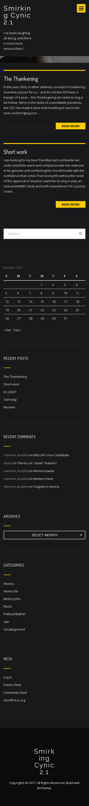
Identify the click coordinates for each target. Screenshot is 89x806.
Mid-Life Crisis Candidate (51, 455)
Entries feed (12, 685)
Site (6, 622)
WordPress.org (14, 700)
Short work (15, 151)
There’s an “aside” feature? (37, 463)
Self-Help (10, 399)
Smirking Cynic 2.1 (17, 15)
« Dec (7, 330)
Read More (71, 126)
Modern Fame (43, 479)
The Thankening (21, 78)
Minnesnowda (43, 471)
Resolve (9, 407)
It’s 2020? (10, 392)
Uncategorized (14, 629)
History (9, 583)
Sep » (17, 330)
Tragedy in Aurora (46, 486)
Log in (8, 677)
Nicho (8, 463)
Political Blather (15, 614)
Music (8, 606)
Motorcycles (12, 599)
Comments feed (15, 692)
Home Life (11, 591)
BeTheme (44, 788)
